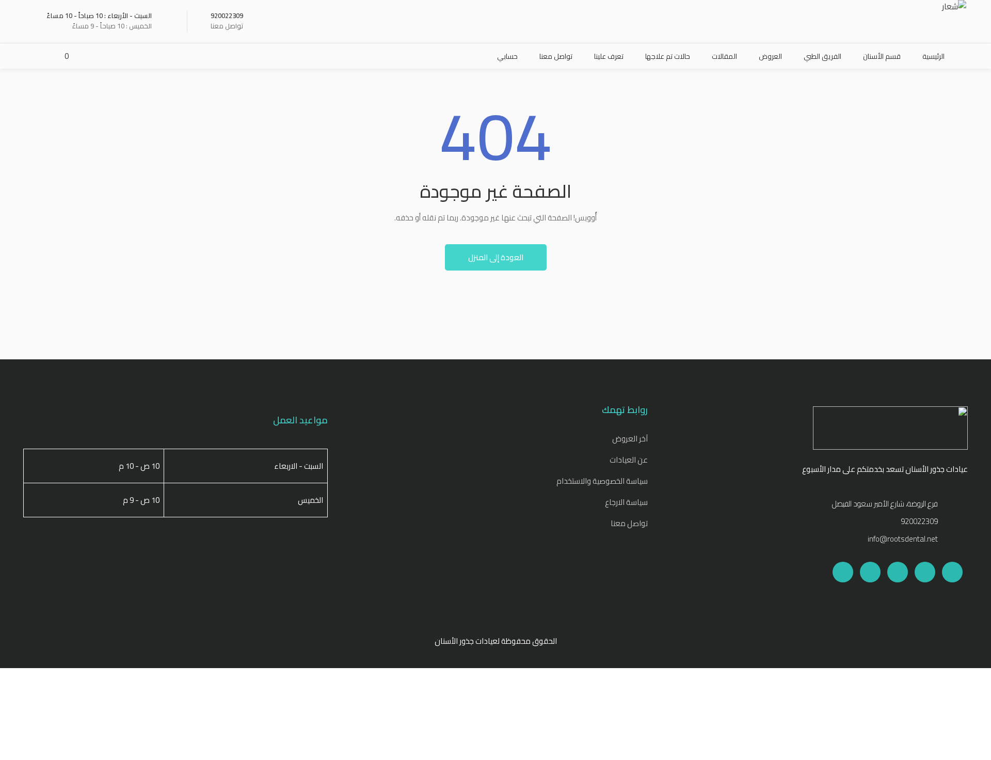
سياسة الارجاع (626, 502)
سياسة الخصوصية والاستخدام (602, 480)
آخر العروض (630, 438)
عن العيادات (629, 459)
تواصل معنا (629, 523)
